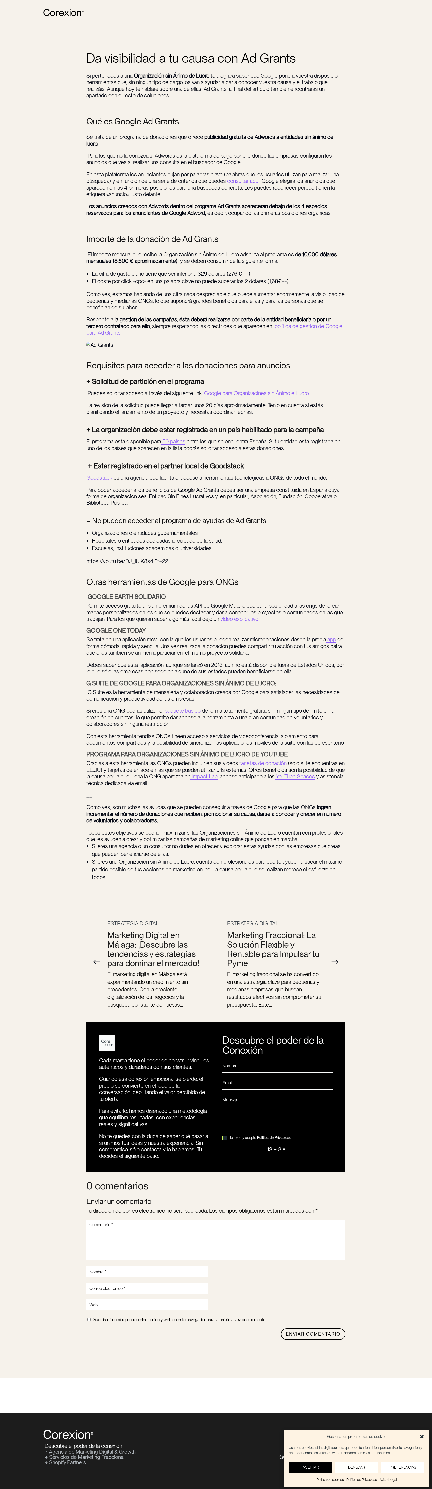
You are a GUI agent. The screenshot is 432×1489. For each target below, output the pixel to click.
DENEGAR (356, 1467)
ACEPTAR (311, 1467)
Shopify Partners (68, 1462)
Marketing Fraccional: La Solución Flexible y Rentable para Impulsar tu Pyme (273, 949)
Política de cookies (330, 1480)
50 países (173, 441)
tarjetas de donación (262, 763)
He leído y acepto (260, 1137)
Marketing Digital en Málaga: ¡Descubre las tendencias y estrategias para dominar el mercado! (153, 949)
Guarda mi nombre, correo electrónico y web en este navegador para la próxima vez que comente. (179, 1319)
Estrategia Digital (133, 923)
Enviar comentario (313, 1334)
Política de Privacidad (361, 1480)
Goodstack (99, 477)
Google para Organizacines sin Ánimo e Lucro (256, 393)
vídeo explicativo (238, 619)
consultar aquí (243, 181)
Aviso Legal (388, 1480)
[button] (335, 962)
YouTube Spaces (295, 776)
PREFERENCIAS (403, 1467)
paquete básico (182, 710)
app (331, 639)
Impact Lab (204, 776)
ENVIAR (318, 1149)
